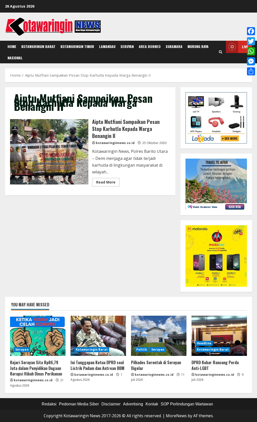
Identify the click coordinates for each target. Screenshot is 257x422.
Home (12, 46)
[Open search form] (220, 52)
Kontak (152, 404)
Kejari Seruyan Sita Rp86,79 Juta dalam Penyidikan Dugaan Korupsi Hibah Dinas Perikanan (36, 368)
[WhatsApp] (251, 51)
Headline (204, 343)
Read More (107, 182)
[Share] (251, 71)
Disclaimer (110, 404)
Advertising (133, 404)
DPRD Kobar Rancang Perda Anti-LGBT (215, 365)
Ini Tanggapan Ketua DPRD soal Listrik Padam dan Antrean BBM (97, 365)
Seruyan (127, 46)
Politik (141, 349)
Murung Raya (198, 46)
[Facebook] (251, 31)
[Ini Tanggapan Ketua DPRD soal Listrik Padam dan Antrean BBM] (98, 336)
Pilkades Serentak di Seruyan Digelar (156, 365)
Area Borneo (150, 46)
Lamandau (107, 46)
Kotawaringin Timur (77, 46)
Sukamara (174, 46)
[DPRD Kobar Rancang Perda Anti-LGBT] (219, 336)
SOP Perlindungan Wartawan (187, 404)
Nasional (15, 57)
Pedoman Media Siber (79, 404)
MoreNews (176, 415)
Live (245, 46)
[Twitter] (251, 41)
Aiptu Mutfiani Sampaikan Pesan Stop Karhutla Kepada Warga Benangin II (49, 151)
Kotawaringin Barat (38, 46)
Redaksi (49, 404)
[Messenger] (251, 61)
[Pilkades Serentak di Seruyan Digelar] (158, 336)
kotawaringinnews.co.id (115, 143)
